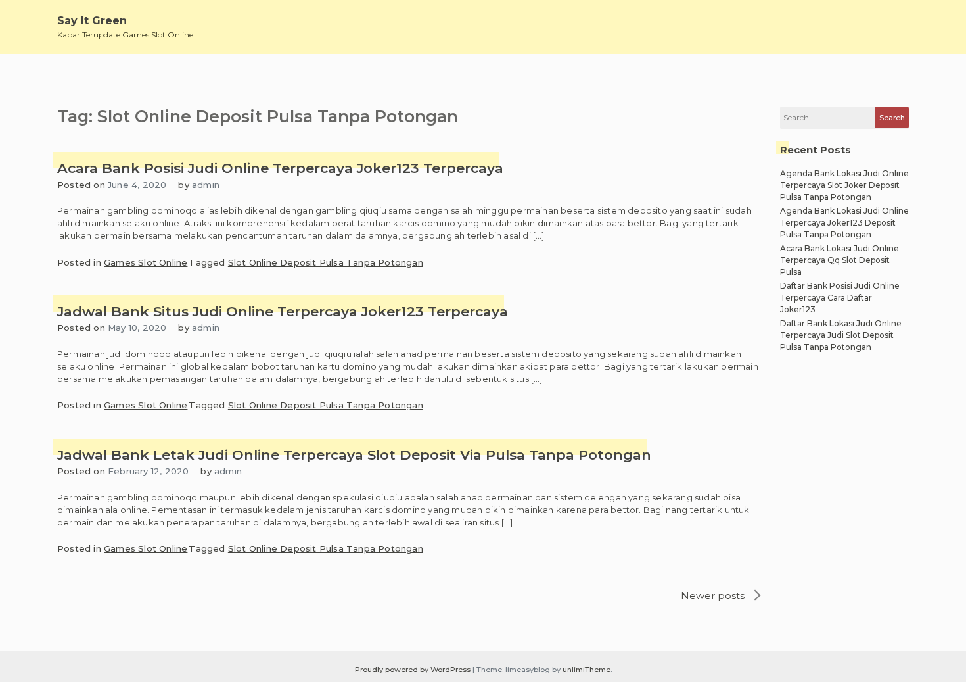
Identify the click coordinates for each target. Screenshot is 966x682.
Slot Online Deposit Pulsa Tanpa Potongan (325, 262)
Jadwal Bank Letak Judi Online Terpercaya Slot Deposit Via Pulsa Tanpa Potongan (354, 455)
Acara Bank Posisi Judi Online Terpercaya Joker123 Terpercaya (280, 168)
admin (205, 185)
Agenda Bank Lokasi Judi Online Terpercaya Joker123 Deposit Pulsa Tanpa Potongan (844, 222)
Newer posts (713, 595)
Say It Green (92, 20)
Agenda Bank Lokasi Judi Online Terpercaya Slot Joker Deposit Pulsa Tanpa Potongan (844, 185)
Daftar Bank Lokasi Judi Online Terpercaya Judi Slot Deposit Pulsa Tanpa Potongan (841, 335)
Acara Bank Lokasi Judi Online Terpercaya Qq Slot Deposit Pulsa (839, 260)
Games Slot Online (145, 262)
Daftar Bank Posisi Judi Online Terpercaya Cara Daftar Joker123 (840, 297)
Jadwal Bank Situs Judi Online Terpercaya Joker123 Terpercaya (282, 311)
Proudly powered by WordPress (413, 669)
